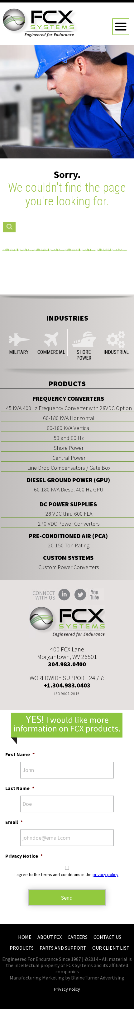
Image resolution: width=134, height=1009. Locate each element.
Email (14, 822)
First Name (20, 754)
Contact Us (107, 937)
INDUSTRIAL (116, 352)
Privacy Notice (24, 856)
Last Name (19, 788)
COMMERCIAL (51, 352)
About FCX (49, 937)
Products (22, 948)
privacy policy (105, 874)
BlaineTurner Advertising (97, 978)
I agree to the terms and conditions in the (66, 874)
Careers (78, 937)
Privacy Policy (67, 989)
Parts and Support (63, 948)
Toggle (120, 26)
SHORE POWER (83, 355)
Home (24, 937)
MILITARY (19, 352)
